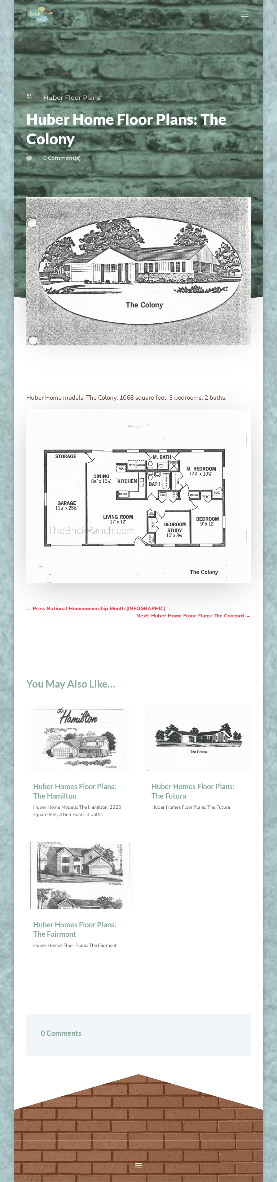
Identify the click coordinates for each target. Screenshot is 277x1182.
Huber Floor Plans (71, 97)
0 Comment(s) (62, 158)
